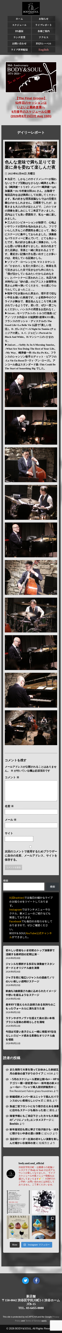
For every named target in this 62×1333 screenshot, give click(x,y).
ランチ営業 (19, 37)
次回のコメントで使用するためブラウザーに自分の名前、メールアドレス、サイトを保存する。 (31, 855)
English (44, 49)
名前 (9, 806)
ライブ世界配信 (19, 49)
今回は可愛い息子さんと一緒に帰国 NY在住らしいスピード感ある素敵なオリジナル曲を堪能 (31, 1035)
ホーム (19, 18)
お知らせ (43, 18)
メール (11, 819)
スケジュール (19, 25)
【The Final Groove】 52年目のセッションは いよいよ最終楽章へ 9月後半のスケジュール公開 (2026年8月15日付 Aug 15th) (31, 107)
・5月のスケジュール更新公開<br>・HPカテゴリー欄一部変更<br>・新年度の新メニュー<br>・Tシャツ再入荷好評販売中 (34, 1083)
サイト (9, 833)
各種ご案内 (44, 31)
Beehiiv (14, 1123)
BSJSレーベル (43, 43)
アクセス (43, 37)
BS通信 (19, 31)
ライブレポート (43, 25)
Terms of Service (33, 1321)
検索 (5, 880)
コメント (12, 777)
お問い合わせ (19, 43)
